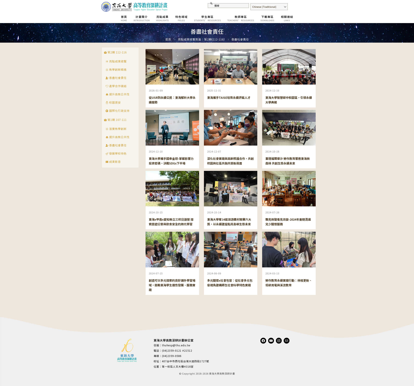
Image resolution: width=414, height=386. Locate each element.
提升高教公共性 (119, 94)
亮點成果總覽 (117, 61)
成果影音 (114, 162)
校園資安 (114, 102)
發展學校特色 (117, 153)
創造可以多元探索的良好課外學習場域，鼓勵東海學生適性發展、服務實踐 (172, 285)
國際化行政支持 (119, 111)
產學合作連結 (117, 86)
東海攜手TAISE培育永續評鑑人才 (228, 97)
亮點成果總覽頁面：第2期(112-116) (201, 39)
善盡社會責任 (240, 39)
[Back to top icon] (398, 379)
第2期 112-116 (117, 52)
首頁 (168, 39)
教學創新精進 (117, 69)
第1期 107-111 (117, 120)
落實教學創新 (117, 129)
